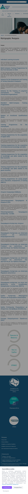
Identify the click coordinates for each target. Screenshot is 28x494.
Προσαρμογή (6, 491)
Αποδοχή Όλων (6, 487)
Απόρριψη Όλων (18, 487)
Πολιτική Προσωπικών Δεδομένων (10, 484)
